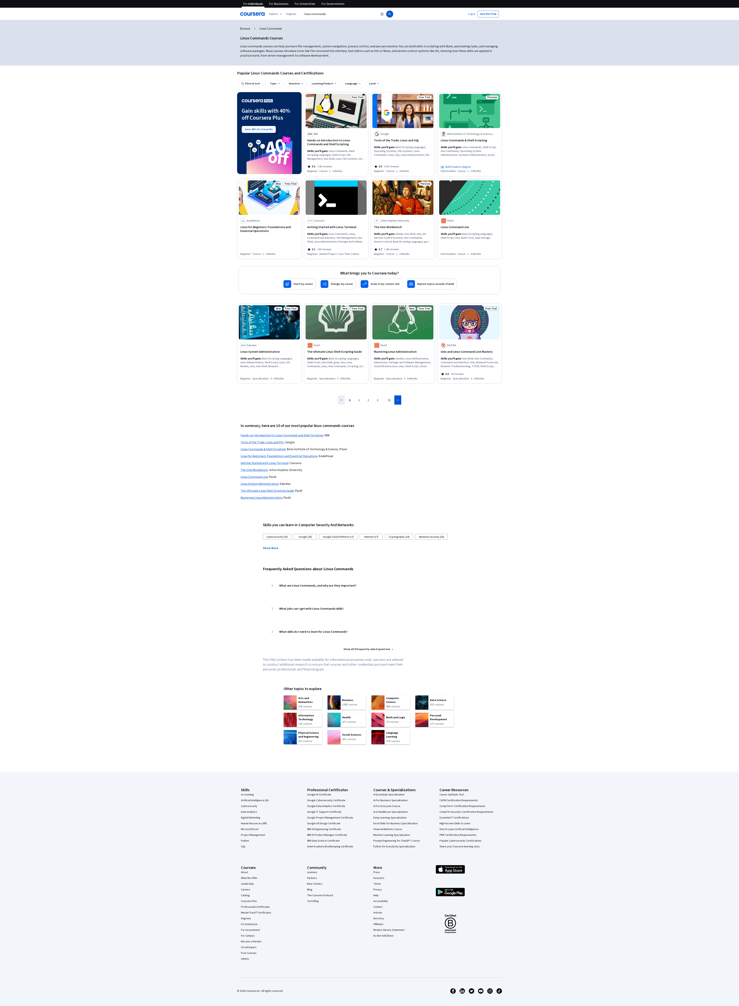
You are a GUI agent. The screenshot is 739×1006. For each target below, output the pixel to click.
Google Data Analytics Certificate (326, 806)
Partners (312, 878)
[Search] (389, 14)
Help (376, 895)
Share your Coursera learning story (460, 846)
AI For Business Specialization (390, 800)
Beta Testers (314, 884)
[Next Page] (397, 400)
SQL (243, 846)
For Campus (248, 936)
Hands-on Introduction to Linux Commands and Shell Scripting (282, 435)
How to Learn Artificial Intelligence (459, 829)
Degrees (246, 918)
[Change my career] (337, 284)
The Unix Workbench (254, 470)
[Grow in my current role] (381, 284)
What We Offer (249, 878)
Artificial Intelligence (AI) (255, 800)
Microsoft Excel (249, 829)
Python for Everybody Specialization (394, 846)
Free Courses (249, 953)
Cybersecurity (249, 806)
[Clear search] (382, 14)
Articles (377, 913)
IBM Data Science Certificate (323, 841)
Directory (378, 918)
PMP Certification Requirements (458, 835)
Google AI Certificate (319, 795)
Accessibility (380, 901)
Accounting (247, 795)
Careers (245, 890)
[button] (291, 14)
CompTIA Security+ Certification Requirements (466, 812)
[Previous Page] (341, 400)
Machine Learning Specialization (391, 835)
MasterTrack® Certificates (256, 913)
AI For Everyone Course (386, 806)
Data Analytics (249, 812)
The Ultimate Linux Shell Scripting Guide (267, 491)
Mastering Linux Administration (261, 498)
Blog (309, 890)
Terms (377, 884)
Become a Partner (251, 941)
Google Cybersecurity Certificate (326, 800)
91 (389, 400)
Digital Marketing (250, 818)
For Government (250, 930)
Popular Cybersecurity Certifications (461, 841)
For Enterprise (249, 924)
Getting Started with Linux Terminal (264, 463)
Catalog (245, 895)
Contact (377, 907)
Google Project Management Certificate (330, 818)
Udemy (245, 959)
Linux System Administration (260, 484)
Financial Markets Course (387, 829)
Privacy (377, 890)
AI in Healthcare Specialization (390, 812)
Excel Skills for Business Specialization (395, 823)
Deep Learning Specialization (390, 818)
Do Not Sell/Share (383, 936)
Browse (245, 29)
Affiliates (378, 924)
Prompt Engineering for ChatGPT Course (396, 841)
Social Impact (248, 947)
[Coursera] (252, 14)
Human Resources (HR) (254, 823)
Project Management (253, 835)
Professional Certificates (255, 907)
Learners (312, 872)
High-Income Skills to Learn (455, 823)
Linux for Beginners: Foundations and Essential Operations (279, 456)
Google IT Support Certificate (324, 812)
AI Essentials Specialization (389, 795)
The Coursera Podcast (320, 895)
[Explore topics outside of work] (431, 284)
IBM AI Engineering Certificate (324, 829)
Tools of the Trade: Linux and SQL (262, 442)
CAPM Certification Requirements (459, 800)
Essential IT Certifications (454, 818)
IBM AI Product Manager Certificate (327, 835)
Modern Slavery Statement (388, 930)
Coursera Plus (249, 901)
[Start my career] (299, 284)
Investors (378, 878)
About (244, 872)
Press (376, 872)
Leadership (247, 884)
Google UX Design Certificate (323, 823)
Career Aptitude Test (452, 795)
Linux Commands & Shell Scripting (263, 449)
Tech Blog (313, 901)
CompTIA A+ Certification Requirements (462, 806)
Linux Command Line (254, 477)
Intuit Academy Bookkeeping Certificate (330, 846)
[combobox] (340, 14)
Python (245, 841)
